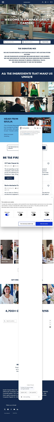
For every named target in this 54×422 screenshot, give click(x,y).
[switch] (20, 215)
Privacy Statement (7, 413)
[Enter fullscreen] (50, 327)
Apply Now (9, 178)
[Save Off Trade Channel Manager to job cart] (48, 163)
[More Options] (21, 397)
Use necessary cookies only (26, 223)
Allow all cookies (44, 223)
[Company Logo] (27, 2)
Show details (47, 219)
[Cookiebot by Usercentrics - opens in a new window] (46, 197)
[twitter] (5, 409)
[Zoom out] (50, 322)
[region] (30, 262)
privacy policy (27, 133)
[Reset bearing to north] (50, 324)
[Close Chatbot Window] (40, 128)
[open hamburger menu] (3, 2)
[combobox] (12, 42)
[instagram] (8, 409)
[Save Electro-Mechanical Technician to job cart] (48, 186)
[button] (43, 2)
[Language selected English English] (47, 2)
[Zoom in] (50, 321)
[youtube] (14, 409)
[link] (6, 294)
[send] (39, 397)
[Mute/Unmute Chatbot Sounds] (38, 128)
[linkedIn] (17, 409)
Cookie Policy (15, 413)
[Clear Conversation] (35, 128)
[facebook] (11, 409)
